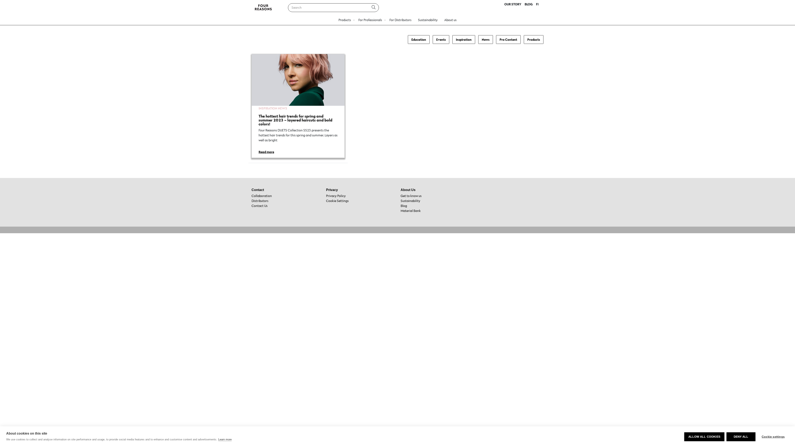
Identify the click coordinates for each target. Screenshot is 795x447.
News (485, 39)
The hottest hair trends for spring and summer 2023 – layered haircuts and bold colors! (295, 120)
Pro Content (508, 39)
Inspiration (464, 39)
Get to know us (411, 196)
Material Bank (411, 211)
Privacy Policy (336, 196)
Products (344, 20)
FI (537, 4)
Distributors (260, 201)
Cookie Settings (337, 201)
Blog (404, 206)
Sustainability (428, 20)
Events (441, 39)
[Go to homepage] (263, 7)
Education (418, 39)
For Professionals (370, 20)
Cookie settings (773, 436)
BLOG (529, 4)
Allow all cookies (704, 436)
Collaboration (262, 196)
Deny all (741, 436)
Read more (266, 152)
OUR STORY (512, 4)
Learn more (225, 439)
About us (450, 20)
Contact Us (259, 206)
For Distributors (400, 20)
